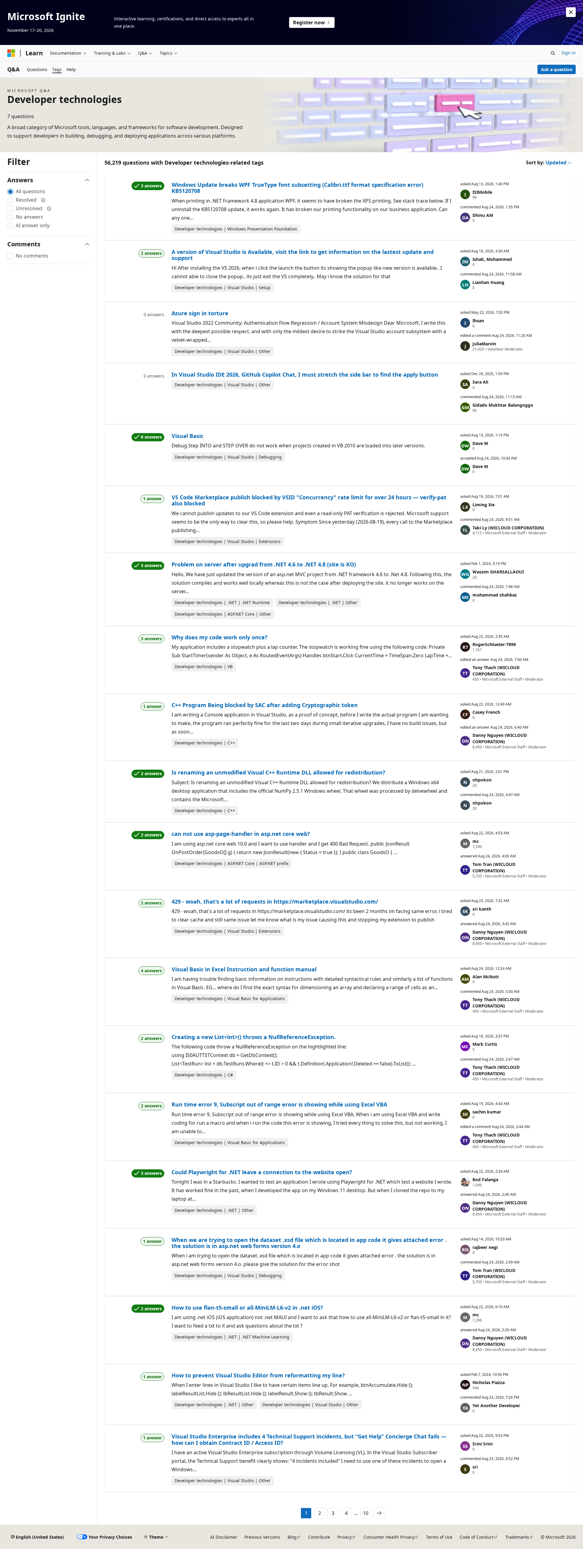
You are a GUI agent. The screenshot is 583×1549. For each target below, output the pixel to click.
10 (365, 1513)
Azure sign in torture (200, 313)
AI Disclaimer (223, 1537)
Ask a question (556, 69)
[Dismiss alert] (571, 12)
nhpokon (482, 780)
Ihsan (478, 320)
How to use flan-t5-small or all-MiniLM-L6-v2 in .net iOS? (247, 1307)
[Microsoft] (11, 53)
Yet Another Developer (496, 1405)
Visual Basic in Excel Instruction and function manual (244, 969)
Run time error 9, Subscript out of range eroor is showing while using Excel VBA (279, 1104)
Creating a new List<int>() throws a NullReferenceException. (254, 1037)
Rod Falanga (485, 1179)
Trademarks (517, 1537)
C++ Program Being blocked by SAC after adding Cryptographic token (265, 705)
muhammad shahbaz (494, 595)
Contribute (319, 1537)
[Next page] (378, 1513)
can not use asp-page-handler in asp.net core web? (241, 833)
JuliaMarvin (484, 344)
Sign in (568, 53)
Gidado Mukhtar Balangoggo (502, 405)
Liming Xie (483, 505)
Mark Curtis (484, 1044)
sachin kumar (486, 1112)
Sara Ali (480, 382)
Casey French (486, 712)
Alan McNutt (485, 977)
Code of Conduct (476, 1537)
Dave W (480, 443)
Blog (292, 1537)
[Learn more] (43, 200)
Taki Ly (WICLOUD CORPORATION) (508, 528)
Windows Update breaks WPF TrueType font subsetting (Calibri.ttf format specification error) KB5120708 (297, 187)
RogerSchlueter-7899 (494, 644)
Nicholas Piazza (488, 1382)
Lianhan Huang (488, 282)
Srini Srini (482, 1444)
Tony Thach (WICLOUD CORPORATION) (496, 671)
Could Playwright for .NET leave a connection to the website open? (262, 1172)
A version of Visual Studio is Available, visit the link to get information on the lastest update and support (303, 255)
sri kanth (481, 909)
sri (475, 1467)
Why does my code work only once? (220, 637)
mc (475, 841)
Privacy (344, 1537)
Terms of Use (439, 1537)
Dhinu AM (482, 215)
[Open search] (553, 53)
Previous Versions (262, 1537)
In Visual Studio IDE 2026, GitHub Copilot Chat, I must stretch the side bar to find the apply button (305, 374)
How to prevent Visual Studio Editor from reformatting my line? (258, 1375)
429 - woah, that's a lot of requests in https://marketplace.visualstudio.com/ (275, 901)
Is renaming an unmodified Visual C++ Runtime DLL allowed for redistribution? (278, 772)
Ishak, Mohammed (492, 259)
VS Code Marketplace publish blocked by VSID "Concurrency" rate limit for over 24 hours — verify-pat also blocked (309, 500)
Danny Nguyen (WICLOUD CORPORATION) (499, 738)
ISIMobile (482, 192)
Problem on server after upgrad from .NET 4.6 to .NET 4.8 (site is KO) (264, 564)
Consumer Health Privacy (388, 1537)
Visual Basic (187, 435)
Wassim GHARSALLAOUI (498, 572)
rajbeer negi (485, 1247)
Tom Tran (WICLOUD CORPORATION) (493, 867)
